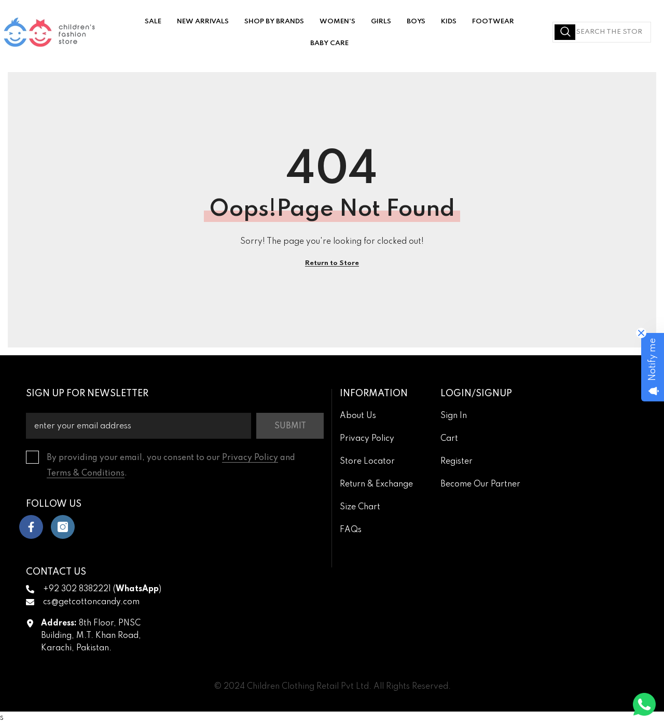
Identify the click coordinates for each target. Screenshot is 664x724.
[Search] (601, 32)
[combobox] (601, 32)
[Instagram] (63, 527)
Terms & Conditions (86, 473)
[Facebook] (31, 527)
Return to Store (332, 263)
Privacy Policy (250, 458)
